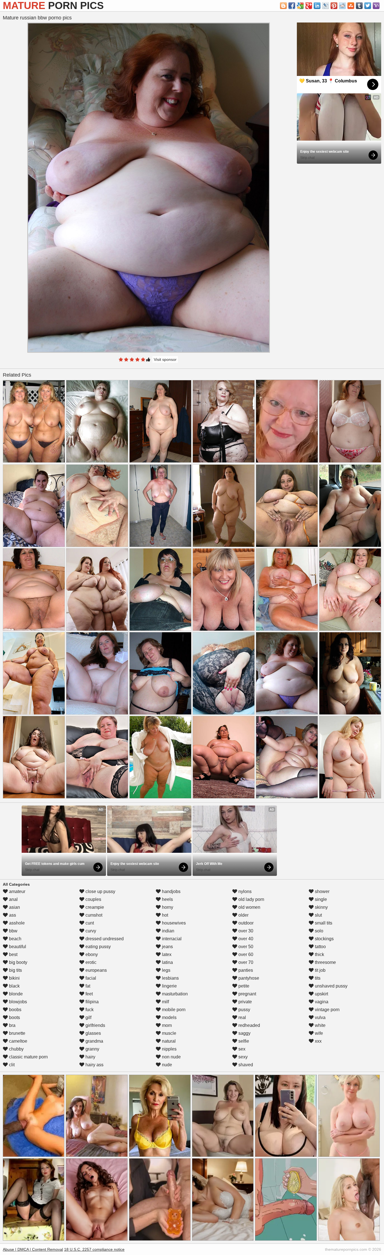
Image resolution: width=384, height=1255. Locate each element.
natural (168, 1041)
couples (92, 899)
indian (167, 930)
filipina (91, 1001)
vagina (321, 1001)
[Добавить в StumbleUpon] (350, 5)
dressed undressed (104, 938)
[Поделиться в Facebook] (291, 5)
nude (166, 1064)
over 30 (245, 930)
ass (12, 915)
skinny (321, 907)
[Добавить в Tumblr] (359, 5)
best (12, 954)
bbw (12, 930)
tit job (320, 970)
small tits (323, 923)
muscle (168, 1033)
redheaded (248, 1025)
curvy (90, 930)
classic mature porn (28, 1056)
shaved (245, 1064)
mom (166, 1025)
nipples (169, 1049)
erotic (90, 962)
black (14, 986)
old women (248, 907)
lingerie (169, 986)
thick (319, 954)
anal (13, 899)
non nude (171, 1056)
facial (90, 978)
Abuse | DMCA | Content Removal (33, 1249)
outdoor (245, 923)
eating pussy (97, 946)
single (320, 899)
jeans (167, 946)
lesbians (170, 978)
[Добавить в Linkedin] (317, 5)
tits (317, 978)
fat (87, 986)
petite (243, 986)
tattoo (320, 946)
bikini (14, 978)
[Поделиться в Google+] (308, 5)
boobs (14, 1009)
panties (245, 970)
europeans (95, 970)
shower (321, 891)
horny (167, 907)
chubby (16, 1049)
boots (14, 1017)
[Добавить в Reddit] (342, 5)
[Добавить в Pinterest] (334, 5)
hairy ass (93, 1064)
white (320, 1025)
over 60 (245, 954)
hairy (89, 1056)
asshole (16, 923)
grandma (93, 1041)
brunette (16, 1033)
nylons (244, 891)
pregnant (246, 993)
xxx (318, 1041)
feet (88, 993)
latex (166, 954)
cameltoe (17, 1041)
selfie (243, 1041)
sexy (242, 1056)
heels (167, 899)
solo (318, 930)
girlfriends (94, 1025)
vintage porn (327, 1009)
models (169, 1017)
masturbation (174, 993)
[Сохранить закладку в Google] (300, 5)
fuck (89, 1009)
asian (14, 907)
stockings (324, 938)
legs (165, 970)
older (243, 915)
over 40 (245, 938)
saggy (243, 1033)
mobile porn (173, 1009)
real (241, 1017)
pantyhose (248, 978)
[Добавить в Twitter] (367, 5)
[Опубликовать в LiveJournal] (325, 5)
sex (241, 1049)
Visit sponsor (165, 359)
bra (11, 1025)
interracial (171, 938)
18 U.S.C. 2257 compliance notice (94, 1249)
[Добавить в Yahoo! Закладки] (376, 5)
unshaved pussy (330, 986)
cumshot (93, 915)
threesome (325, 962)
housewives (173, 923)
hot (164, 915)
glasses (92, 1033)
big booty (17, 962)
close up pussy (99, 891)
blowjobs (17, 1001)
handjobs (170, 891)
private (244, 1001)
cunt (89, 923)
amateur (16, 891)
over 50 (245, 946)
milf (165, 1001)
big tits (15, 970)
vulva (320, 1017)
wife (318, 1033)
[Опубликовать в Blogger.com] (283, 5)
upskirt (321, 993)
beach (14, 938)
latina (167, 962)
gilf (87, 1017)
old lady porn (250, 899)
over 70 (245, 962)
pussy (243, 1009)
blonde (15, 993)
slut (318, 915)
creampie (94, 907)
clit (11, 1064)
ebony (91, 954)
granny (91, 1049)
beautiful (17, 946)
